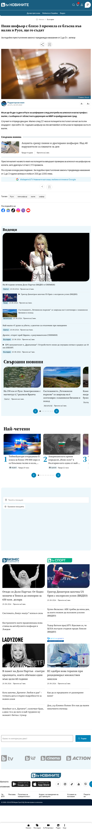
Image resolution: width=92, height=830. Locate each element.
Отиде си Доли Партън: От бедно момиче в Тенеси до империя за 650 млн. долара (22, 595)
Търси (83, 738)
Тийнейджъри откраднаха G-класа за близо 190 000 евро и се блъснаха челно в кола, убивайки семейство (24, 460)
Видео (62, 13)
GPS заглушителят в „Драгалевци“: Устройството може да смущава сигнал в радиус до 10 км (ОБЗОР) (46, 346)
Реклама (11, 794)
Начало (41, 19)
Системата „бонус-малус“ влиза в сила (22, 613)
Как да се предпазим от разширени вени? (65, 694)
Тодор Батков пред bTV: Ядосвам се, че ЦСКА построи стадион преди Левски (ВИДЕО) (67, 628)
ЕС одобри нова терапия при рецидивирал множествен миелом (65, 675)
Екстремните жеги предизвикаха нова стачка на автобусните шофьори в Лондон (22, 626)
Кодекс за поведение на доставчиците (48, 795)
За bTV (3, 795)
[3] (77, 5)
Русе (12, 196)
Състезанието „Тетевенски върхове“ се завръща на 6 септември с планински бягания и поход (53, 311)
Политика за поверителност (24, 795)
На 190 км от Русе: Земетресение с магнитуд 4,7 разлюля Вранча (22, 392)
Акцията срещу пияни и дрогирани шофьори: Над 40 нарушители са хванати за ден (55, 144)
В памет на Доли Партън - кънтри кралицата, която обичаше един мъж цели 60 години (23, 675)
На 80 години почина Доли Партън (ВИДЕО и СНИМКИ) (29, 284)
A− (82, 103)
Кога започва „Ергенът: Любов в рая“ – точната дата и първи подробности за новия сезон (22, 695)
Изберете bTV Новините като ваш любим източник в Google (48, 179)
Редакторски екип (15, 103)
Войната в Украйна (50, 13)
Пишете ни (87, 795)
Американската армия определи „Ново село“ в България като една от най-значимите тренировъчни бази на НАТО (63, 460)
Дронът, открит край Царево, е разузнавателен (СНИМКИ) (30, 335)
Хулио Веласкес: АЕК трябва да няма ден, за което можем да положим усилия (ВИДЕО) (68, 612)
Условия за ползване (71, 795)
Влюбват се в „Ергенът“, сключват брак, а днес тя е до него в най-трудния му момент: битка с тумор (23, 712)
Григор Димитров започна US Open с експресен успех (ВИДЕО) (49, 294)
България (50, 19)
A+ (88, 103)
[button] (35, 411)
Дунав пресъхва (33, 13)
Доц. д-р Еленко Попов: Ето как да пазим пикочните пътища (68, 707)
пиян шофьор (22, 196)
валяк (33, 196)
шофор (41, 196)
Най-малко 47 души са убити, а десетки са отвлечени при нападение (35, 325)
